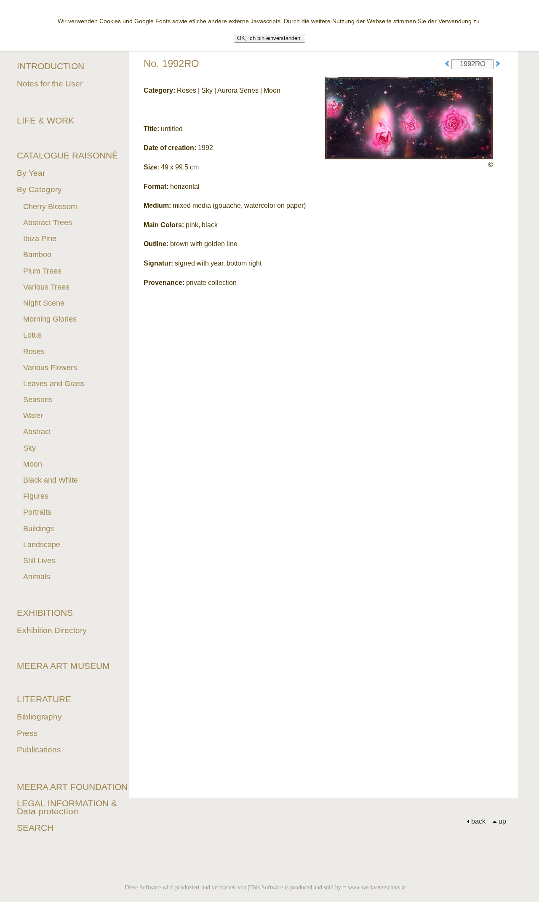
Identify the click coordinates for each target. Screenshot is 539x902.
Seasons (38, 399)
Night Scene (43, 303)
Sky (29, 448)
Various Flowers (50, 367)
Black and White (50, 480)
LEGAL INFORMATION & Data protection (67, 807)
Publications (39, 749)
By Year (31, 173)
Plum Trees (42, 271)
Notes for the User (50, 83)
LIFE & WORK (45, 120)
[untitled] (409, 117)
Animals (36, 576)
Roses (34, 351)
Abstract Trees (47, 222)
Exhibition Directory (52, 630)
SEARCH (35, 827)
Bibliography (39, 716)
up (502, 821)
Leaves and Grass (54, 383)
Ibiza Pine (39, 238)
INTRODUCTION (50, 66)
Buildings (38, 528)
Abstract (37, 431)
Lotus (32, 335)
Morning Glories (50, 319)
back (478, 821)
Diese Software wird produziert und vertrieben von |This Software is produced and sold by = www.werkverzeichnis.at (265, 887)
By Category (39, 189)
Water (33, 415)
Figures (35, 496)
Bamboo (37, 254)
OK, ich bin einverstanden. (269, 38)
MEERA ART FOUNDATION (72, 787)
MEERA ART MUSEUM (63, 666)
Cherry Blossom (50, 206)
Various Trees (46, 287)
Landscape (41, 544)
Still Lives (39, 560)
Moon (32, 464)
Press (27, 733)
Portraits (37, 512)
